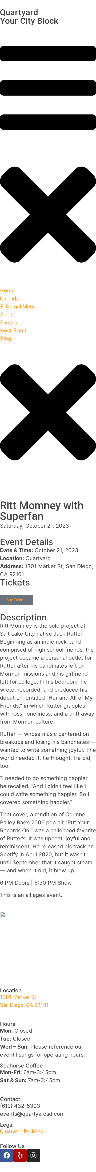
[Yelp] (20, 1155)
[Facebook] (6, 1155)
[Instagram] (33, 1155)
